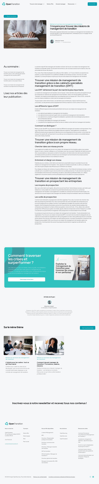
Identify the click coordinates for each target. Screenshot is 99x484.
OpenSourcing (63, 433)
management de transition (79, 76)
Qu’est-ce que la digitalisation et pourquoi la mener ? (85, 445)
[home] (11, 4)
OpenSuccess (63, 436)
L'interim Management (47, 432)
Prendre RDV (92, 4)
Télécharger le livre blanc (26, 279)
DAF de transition (46, 451)
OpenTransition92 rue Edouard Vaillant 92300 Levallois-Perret (12, 434)
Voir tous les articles (87, 328)
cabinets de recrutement (47, 115)
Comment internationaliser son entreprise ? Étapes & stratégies (86, 457)
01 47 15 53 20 (8, 439)
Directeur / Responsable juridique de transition (48, 438)
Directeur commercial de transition (48, 443)
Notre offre (50, 4)
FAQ (24, 438)
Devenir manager (60, 4)
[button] (37, 4)
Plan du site (26, 441)
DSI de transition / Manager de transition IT (49, 454)
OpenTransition (64, 438)
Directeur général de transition (49, 458)
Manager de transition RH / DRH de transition (49, 461)
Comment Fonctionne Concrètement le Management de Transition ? (86, 434)
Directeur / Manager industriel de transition (49, 447)
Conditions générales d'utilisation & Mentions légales (61, 477)
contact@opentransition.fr (11, 443)
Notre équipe (26, 436)
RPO (43, 435)
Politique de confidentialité (40, 477)
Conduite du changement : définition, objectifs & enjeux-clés (85, 440)
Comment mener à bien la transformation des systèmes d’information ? (85, 451)
